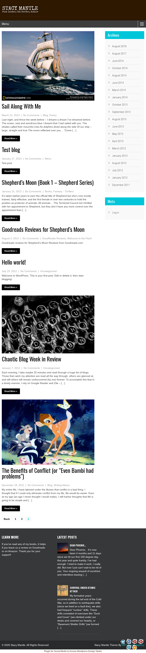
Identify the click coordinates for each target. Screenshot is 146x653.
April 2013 (117, 141)
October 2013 (119, 104)
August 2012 (119, 163)
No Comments (31, 115)
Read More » (10, 138)
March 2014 (119, 90)
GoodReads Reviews (54, 238)
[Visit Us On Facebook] (129, 641)
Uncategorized (48, 271)
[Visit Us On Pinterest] (135, 641)
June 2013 (118, 126)
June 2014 (118, 82)
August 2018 (119, 46)
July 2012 (117, 170)
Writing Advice (62, 485)
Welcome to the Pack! (79, 238)
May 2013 (117, 133)
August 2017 (119, 53)
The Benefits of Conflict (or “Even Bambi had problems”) (48, 473)
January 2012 (119, 177)
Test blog (11, 149)
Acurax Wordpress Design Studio (86, 651)
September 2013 (121, 112)
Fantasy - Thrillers (63, 191)
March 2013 (119, 148)
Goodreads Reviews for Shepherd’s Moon (43, 229)
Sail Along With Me (21, 106)
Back (7, 519)
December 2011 (121, 185)
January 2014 (119, 97)
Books (48, 191)
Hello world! (14, 262)
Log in (115, 212)
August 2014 (119, 75)
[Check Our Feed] (135, 647)
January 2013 (119, 155)
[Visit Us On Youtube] (141, 641)
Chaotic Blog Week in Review (31, 359)
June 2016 (118, 60)
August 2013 (119, 119)
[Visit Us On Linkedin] (129, 647)
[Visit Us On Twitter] (123, 641)
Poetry (53, 115)
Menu (5, 23)
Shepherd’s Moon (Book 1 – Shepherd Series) (48, 182)
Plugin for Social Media (55, 651)
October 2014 (119, 68)
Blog (45, 115)
